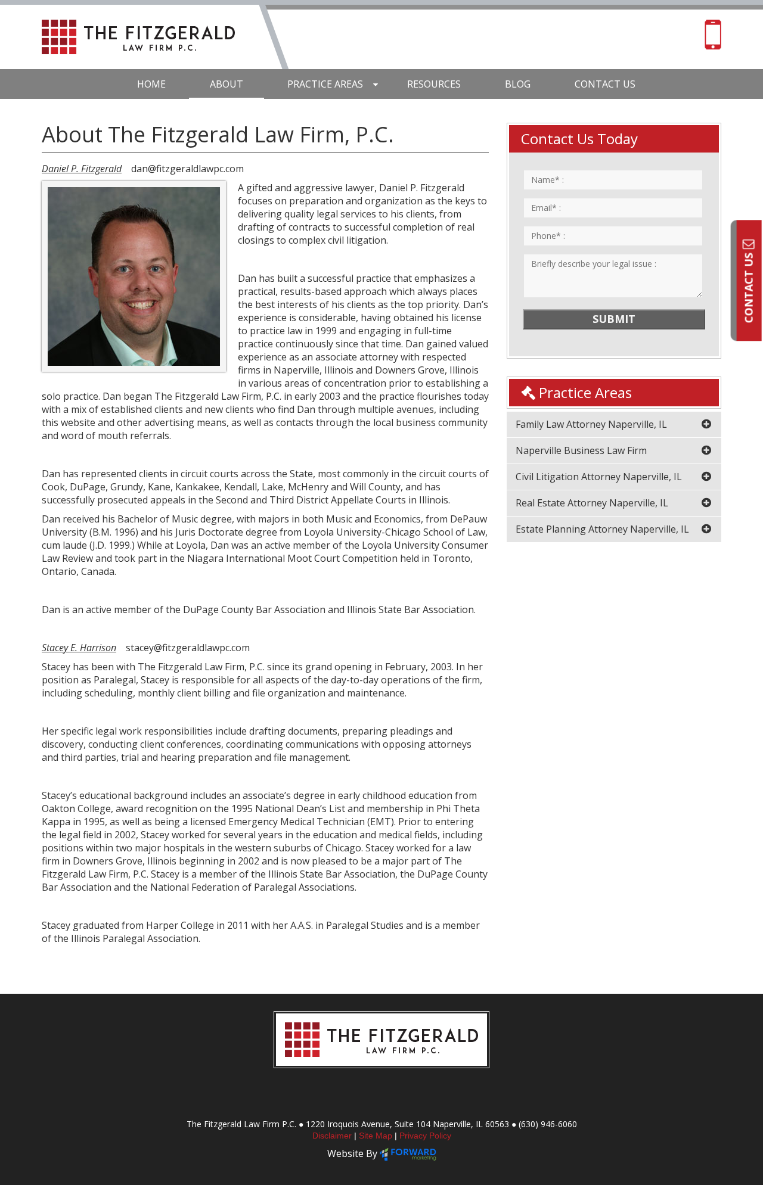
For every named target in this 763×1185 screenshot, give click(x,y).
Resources (434, 84)
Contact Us (749, 286)
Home (151, 84)
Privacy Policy (425, 1135)
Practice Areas (325, 84)
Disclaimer (333, 1135)
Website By (353, 1153)
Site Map (377, 1135)
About (226, 84)
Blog (518, 84)
